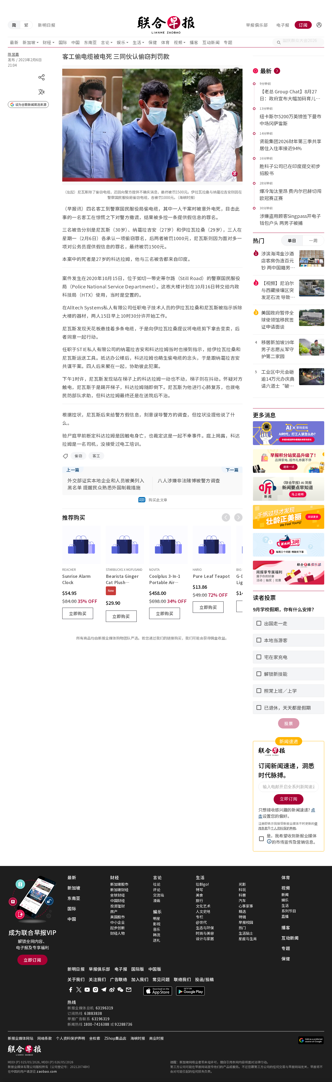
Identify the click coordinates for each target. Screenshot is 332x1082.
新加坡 (29, 42)
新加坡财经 (119, 889)
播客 (194, 42)
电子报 (282, 25)
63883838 (93, 1013)
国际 (63, 42)
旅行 (199, 900)
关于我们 (76, 979)
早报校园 (246, 922)
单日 (292, 240)
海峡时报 (137, 1038)
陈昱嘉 (13, 54)
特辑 (242, 916)
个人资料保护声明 (70, 1038)
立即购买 (78, 613)
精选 (242, 911)
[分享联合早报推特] (79, 990)
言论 (105, 42)
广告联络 (118, 979)
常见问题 (161, 979)
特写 (199, 889)
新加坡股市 (119, 884)
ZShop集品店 (115, 1038)
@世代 (201, 922)
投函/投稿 (204, 979)
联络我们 (182, 979)
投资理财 (117, 905)
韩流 (156, 934)
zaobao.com (47, 1071)
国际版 (137, 969)
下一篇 (232, 470)
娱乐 (121, 42)
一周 (313, 240)
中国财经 (117, 900)
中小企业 (117, 922)
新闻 (285, 894)
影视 (156, 923)
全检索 (94, 1038)
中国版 (154, 969)
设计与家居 (205, 938)
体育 (165, 42)
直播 (285, 916)
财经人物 (117, 933)
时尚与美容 (205, 933)
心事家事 (246, 905)
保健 (152, 42)
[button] (319, 25)
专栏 (199, 916)
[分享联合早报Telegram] (104, 990)
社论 (156, 884)
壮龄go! (202, 884)
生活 (137, 42)
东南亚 (90, 42)
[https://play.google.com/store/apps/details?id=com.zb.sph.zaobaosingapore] (190, 991)
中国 (75, 42)
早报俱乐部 (257, 25)
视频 (178, 42)
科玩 (242, 889)
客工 (96, 455)
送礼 (156, 940)
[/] (166, 25)
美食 (199, 895)
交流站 (158, 895)
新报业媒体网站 (20, 1038)
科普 (242, 895)
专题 (228, 42)
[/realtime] (277, 71)
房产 (113, 911)
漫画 (156, 900)
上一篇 (72, 470)
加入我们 (139, 979)
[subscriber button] (319, 25)
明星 (156, 918)
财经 (47, 42)
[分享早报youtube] (87, 990)
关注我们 (97, 979)
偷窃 (78, 455)
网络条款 (44, 1038)
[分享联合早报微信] (120, 990)
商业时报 (156, 1038)
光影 (242, 884)
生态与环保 (205, 927)
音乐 (156, 929)
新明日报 (47, 25)
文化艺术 (203, 905)
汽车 (242, 900)
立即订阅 (32, 960)
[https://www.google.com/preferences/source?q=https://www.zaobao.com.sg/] (311, 1040)
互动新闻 (210, 42)
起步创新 (117, 927)
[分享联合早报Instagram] (95, 990)
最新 (14, 42)
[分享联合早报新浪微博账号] (112, 990)
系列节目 (288, 910)
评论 (156, 889)
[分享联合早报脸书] (70, 990)
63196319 (104, 1007)
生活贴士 (246, 933)
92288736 (123, 1024)
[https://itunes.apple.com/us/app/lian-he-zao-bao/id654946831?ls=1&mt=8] (157, 991)
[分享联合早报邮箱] (129, 990)
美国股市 (117, 916)
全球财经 (117, 895)
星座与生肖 (248, 938)
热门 (242, 927)
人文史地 (203, 911)
